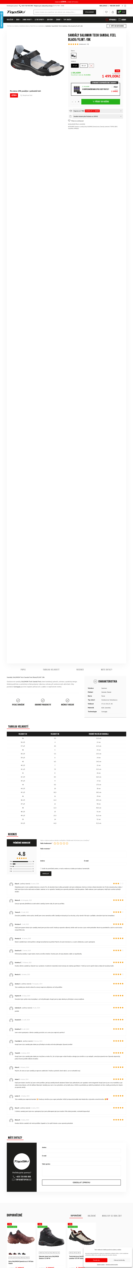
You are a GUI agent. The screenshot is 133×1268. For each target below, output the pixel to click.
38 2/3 (108, 704)
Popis (23, 669)
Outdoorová (105, 700)
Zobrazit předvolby (119, 1260)
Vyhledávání (89, 12)
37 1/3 (103, 704)
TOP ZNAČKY (67, 20)
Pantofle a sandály (37, 26)
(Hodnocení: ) (84, 44)
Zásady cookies (101, 1264)
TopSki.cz (10, 26)
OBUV (18, 20)
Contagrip (104, 711)
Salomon (104, 688)
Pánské (109, 692)
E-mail (86, 861)
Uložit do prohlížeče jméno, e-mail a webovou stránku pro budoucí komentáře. (66, 868)
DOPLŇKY (50, 20)
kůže (102, 707)
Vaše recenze (45, 848)
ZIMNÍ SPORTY (27, 20)
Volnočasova (113, 700)
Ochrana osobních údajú (112, 1264)
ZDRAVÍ (58, 20)
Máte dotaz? (106, 669)
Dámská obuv (24, 26)
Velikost (73, 61)
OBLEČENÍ (10, 20)
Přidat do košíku (102, 101)
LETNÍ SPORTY (39, 20)
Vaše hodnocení (46, 843)
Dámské (103, 692)
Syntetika (108, 707)
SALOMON (70, 128)
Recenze (80, 669)
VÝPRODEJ (76, 128)
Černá (103, 696)
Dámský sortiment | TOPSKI (107, 126)
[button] (106, 12)
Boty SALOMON (88, 126)
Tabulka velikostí (51, 669)
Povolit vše (96, 1260)
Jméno (42, 861)
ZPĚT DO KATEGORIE (117, 26)
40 (112, 704)
